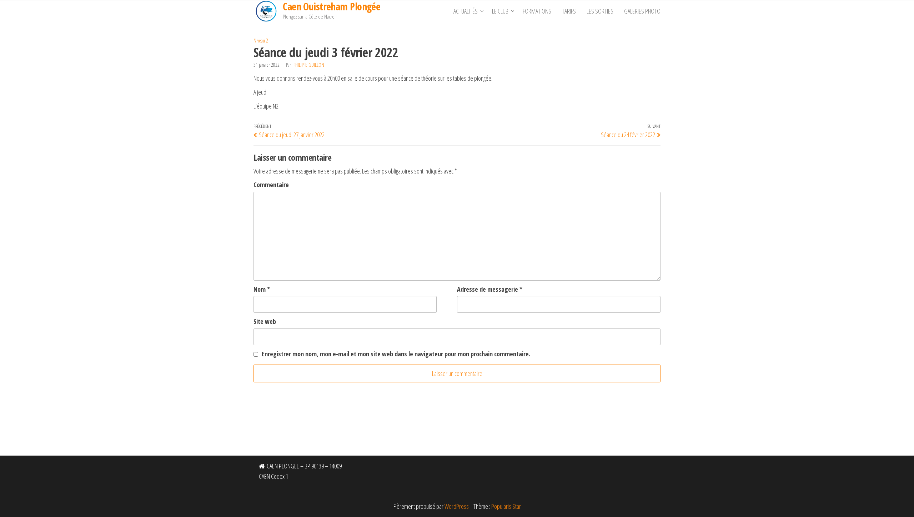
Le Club (500, 11)
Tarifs (569, 11)
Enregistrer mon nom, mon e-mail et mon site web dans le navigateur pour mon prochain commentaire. (396, 354)
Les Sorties (600, 11)
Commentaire (271, 184)
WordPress (457, 506)
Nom (261, 289)
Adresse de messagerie (489, 289)
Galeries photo (642, 11)
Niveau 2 (260, 40)
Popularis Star (506, 506)
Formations (537, 11)
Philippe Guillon (308, 64)
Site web (264, 321)
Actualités (465, 11)
